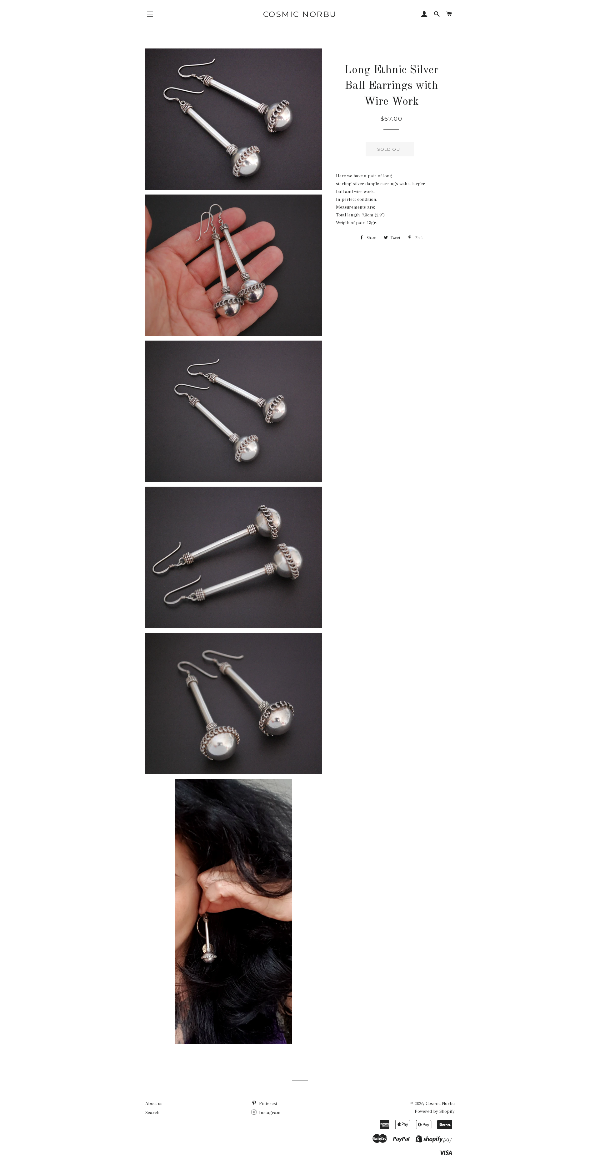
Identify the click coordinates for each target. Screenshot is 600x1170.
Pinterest (267, 1103)
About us (153, 1103)
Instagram (269, 1112)
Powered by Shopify (435, 1111)
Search (152, 1112)
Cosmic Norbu (300, 14)
